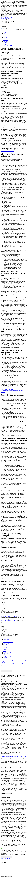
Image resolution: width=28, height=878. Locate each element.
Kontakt (5, 37)
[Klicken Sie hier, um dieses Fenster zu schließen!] (1, 665)
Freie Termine (6, 36)
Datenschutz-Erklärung (8, 642)
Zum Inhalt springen (5, 18)
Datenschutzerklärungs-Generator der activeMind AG (13, 616)
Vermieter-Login (7, 656)
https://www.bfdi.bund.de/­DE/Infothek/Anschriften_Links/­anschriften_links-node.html (12, 391)
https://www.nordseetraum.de (7, 151)
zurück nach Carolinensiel (17, 663)
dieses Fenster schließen (6, 671)
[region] (14, 18)
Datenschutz (3, 17)
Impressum (9, 17)
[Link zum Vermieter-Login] (5, 858)
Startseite (5, 30)
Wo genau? (6, 44)
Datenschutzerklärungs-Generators (8, 620)
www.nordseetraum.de (6, 663)
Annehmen (3, 9)
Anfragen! (3, 662)
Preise (4, 33)
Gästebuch (5, 40)
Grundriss (5, 41)
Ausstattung (6, 34)
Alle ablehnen (4, 15)
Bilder (4, 32)
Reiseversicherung (7, 45)
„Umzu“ (5, 42)
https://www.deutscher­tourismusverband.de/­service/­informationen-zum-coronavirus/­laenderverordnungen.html (14, 755)
